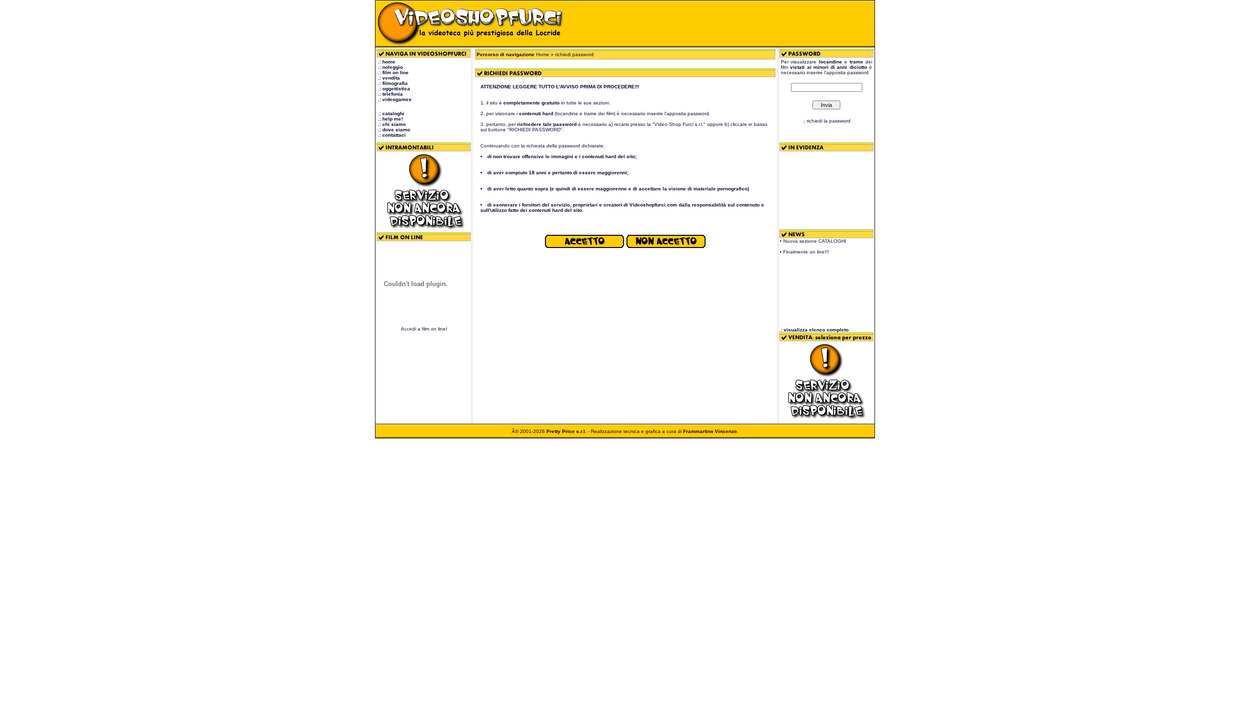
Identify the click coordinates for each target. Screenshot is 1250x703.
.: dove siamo (394, 129)
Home (542, 54)
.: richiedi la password (826, 121)
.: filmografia (393, 83)
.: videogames (395, 99)
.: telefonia (390, 94)
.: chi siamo (392, 124)
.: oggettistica (394, 88)
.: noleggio (390, 67)
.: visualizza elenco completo (814, 329)
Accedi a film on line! (424, 328)
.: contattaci (392, 135)
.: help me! (390, 119)
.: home (387, 61)
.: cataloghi (391, 113)
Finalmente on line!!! (806, 247)
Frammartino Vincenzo (710, 431)
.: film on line (393, 72)
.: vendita (389, 78)
